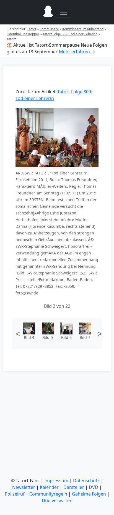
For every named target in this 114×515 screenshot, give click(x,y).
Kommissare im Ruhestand (82, 29)
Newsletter (23, 487)
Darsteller (73, 487)
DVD (93, 487)
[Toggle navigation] (63, 12)
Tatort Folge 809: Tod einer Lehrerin (70, 34)
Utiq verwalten (57, 501)
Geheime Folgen (89, 494)
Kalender (49, 487)
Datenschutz (86, 481)
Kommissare (49, 29)
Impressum (56, 481)
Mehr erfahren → (77, 52)
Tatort (31, 29)
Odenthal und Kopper (23, 34)
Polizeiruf (15, 494)
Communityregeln (48, 494)
